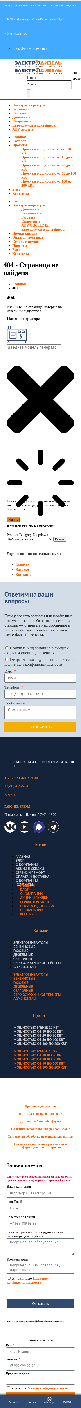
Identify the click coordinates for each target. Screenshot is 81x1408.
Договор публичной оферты (40, 1121)
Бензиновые (22, 109)
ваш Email (14, 1202)
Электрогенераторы (28, 105)
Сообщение (14, 703)
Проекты (19, 145)
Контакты (20, 193)
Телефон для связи (21, 1217)
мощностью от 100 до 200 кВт (40, 1044)
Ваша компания (19, 1186)
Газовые (19, 113)
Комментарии (17, 1259)
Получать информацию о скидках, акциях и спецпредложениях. (37, 650)
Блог (16, 189)
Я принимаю (28, 1280)
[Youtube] (24, 827)
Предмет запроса (17, 1373)
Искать (60, 539)
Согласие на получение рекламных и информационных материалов (40, 1146)
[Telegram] (53, 827)
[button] (33, 77)
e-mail (10, 794)
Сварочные (21, 121)
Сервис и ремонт (26, 241)
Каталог (19, 141)
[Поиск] (28, 93)
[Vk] (10, 827)
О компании (27, 865)
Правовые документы (40, 1106)
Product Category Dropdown (27, 535)
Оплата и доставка (27, 237)
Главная (19, 137)
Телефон (12, 687)
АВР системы (23, 129)
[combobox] (34, 347)
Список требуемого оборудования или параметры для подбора (36, 1234)
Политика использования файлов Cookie (40, 1129)
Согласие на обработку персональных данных (40, 1136)
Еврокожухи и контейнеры (34, 125)
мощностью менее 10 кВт (36, 1028)
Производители (24, 233)
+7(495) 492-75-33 (16, 786)
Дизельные (21, 117)
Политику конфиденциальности (28, 1280)
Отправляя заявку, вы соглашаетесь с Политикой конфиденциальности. (39, 662)
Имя (8, 671)
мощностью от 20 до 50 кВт (38, 1036)
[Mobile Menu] (3, 79)
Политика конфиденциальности (40, 1113)
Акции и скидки (30, 869)
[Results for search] (40, 483)
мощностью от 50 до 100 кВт (39, 1040)
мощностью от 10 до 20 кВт (38, 1032)
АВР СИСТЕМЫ (35, 225)
